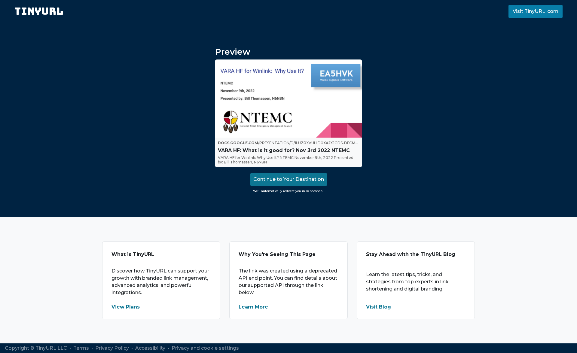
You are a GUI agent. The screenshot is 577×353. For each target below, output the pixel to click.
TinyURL (38, 11)
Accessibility (150, 348)
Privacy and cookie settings (205, 348)
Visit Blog (378, 307)
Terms (81, 348)
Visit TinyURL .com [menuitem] (535, 11)
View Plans (125, 307)
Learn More (253, 307)
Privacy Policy (112, 348)
